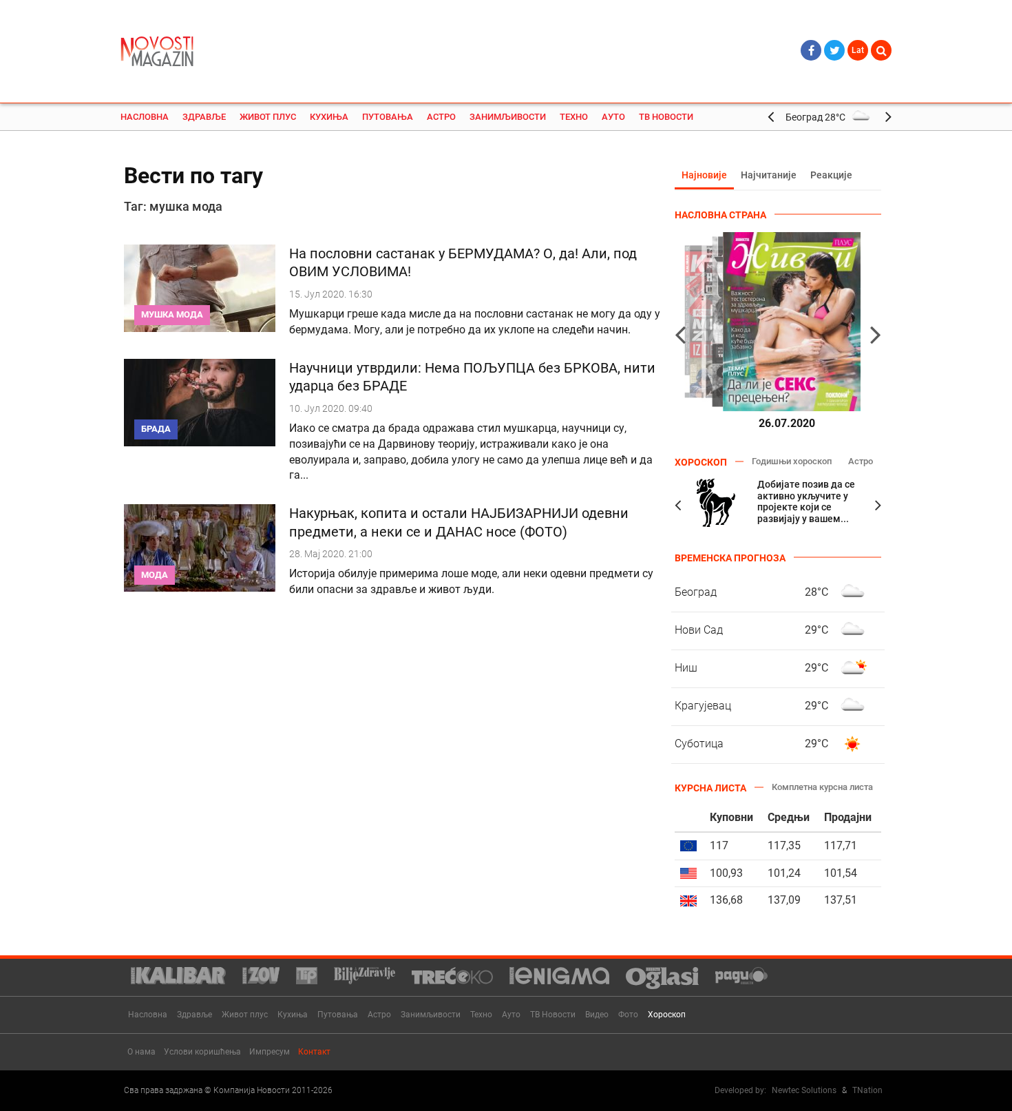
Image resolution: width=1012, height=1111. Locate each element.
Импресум (269, 1052)
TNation (867, 1090)
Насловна (144, 117)
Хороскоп (667, 1014)
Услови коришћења (202, 1052)
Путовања (387, 117)
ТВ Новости (666, 117)
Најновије (704, 174)
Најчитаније (769, 174)
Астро (441, 117)
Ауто (613, 117)
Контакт (314, 1052)
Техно (574, 117)
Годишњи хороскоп (792, 461)
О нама (141, 1052)
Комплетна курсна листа (822, 787)
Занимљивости (508, 117)
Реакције (831, 174)
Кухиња (329, 117)
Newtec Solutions (804, 1090)
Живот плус (268, 117)
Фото (628, 1014)
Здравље (204, 117)
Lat (858, 50)
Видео (597, 1014)
